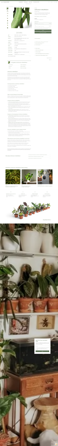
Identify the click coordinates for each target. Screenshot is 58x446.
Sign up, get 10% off (28, 0)
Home (7, 6)
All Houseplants (11, 6)
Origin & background (23, 64)
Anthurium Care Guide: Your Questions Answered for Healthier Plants (12, 186)
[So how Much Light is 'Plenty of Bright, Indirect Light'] (29, 176)
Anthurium (15, 6)
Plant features (11, 64)
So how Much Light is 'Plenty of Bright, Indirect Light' (26, 186)
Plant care (10, 66)
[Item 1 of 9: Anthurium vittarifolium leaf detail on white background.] (7, 8)
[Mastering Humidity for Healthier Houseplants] (45, 176)
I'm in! (42, 351)
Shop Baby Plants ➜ (47, 219)
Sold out (43, 30)
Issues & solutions (22, 66)
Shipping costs (41, 19)
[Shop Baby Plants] (25, 210)
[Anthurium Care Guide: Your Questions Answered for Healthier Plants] (13, 176)
